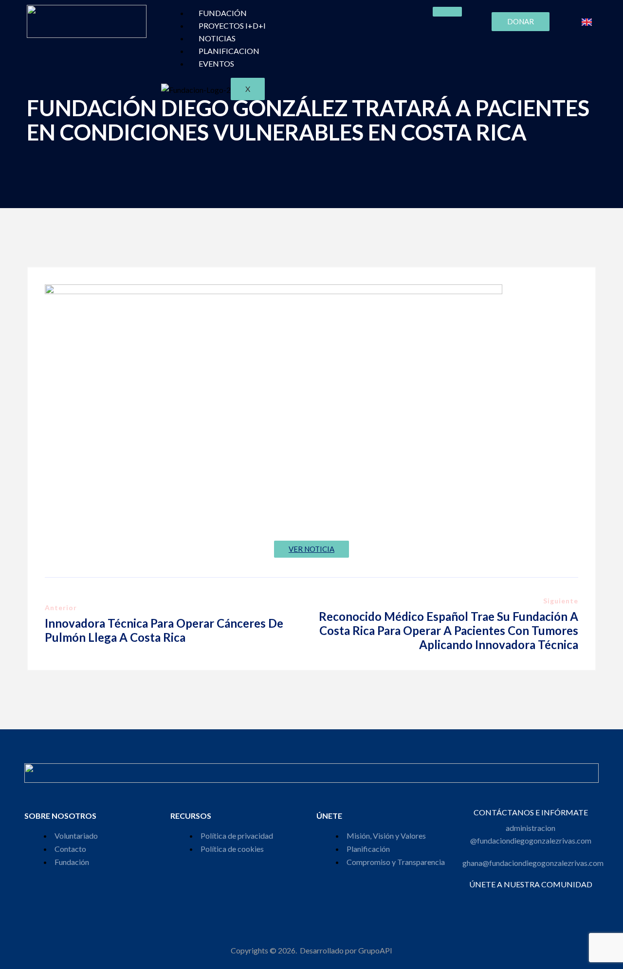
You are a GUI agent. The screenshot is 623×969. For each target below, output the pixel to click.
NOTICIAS (217, 38)
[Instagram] (510, 897)
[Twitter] (524, 897)
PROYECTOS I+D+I (232, 25)
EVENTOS (216, 63)
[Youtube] (550, 897)
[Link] (563, 897)
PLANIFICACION (229, 50)
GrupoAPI (375, 950)
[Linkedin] (537, 897)
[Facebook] (497, 897)
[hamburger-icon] (447, 12)
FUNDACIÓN (223, 13)
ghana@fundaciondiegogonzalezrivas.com (533, 862)
